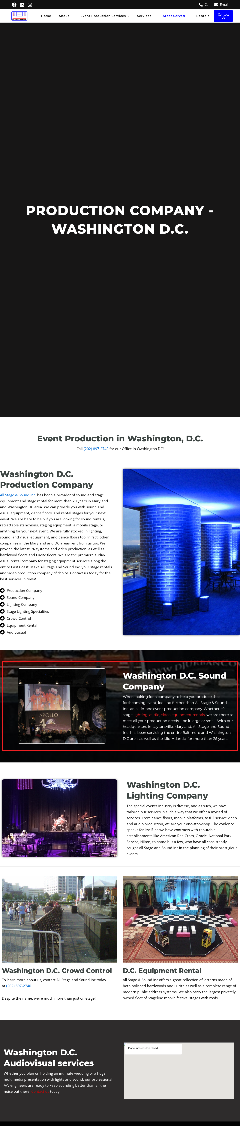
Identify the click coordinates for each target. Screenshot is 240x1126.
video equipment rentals (183, 714)
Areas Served (174, 16)
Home (46, 16)
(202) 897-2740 (96, 448)
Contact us (40, 1091)
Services (144, 16)
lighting (141, 714)
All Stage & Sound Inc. (18, 494)
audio (154, 714)
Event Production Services (103, 16)
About (64, 16)
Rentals (202, 16)
